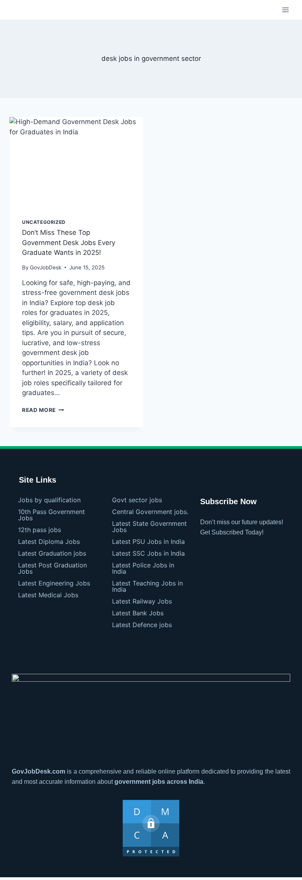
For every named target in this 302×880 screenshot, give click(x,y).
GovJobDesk (45, 267)
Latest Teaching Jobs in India (147, 586)
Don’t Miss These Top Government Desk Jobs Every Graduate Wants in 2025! (68, 242)
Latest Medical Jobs (48, 595)
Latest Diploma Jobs (49, 541)
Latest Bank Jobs (138, 613)
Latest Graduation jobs (52, 553)
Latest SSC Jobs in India (148, 553)
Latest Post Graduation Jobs (52, 568)
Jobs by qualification (49, 500)
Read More (43, 410)
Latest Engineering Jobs (54, 583)
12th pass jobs (39, 530)
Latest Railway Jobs (142, 601)
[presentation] (76, 161)
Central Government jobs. (150, 512)
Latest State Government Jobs (149, 527)
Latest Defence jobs (142, 625)
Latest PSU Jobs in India (148, 541)
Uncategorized (44, 222)
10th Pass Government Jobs (51, 515)
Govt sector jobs (137, 500)
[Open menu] (285, 10)
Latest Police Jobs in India (143, 568)
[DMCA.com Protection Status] (151, 828)
